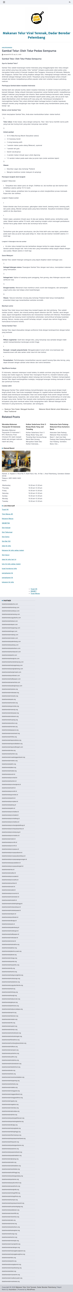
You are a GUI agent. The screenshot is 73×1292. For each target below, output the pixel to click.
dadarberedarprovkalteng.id (11, 818)
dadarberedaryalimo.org (9, 1057)
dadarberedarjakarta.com (10, 604)
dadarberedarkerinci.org (9, 1237)
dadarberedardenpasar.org (10, 713)
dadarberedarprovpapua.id (10, 849)
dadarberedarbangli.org (9, 995)
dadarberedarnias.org (8, 750)
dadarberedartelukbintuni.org (11, 1067)
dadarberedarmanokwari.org (11, 733)
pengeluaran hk (7, 573)
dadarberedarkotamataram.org (11, 1063)
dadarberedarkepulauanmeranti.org (13, 1203)
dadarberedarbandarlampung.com (12, 662)
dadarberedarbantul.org (9, 971)
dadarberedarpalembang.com (11, 641)
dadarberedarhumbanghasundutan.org (14, 1043)
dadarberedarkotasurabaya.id (11, 907)
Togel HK (5, 509)
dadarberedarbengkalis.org (10, 1189)
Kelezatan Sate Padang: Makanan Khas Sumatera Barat (59, 426)
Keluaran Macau (7, 518)
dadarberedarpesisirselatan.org (11, 1155)
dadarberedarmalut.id (8, 839)
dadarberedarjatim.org (9, 764)
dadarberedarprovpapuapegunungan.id (14, 859)
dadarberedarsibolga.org (9, 1125)
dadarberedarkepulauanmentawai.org (13, 1138)
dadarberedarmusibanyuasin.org (12, 1278)
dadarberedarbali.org (8, 988)
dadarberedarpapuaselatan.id (11, 862)
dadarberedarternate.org (9, 726)
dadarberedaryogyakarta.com (11, 617)
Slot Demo (5, 537)
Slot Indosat (6, 528)
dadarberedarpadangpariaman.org (13, 1145)
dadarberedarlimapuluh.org (10, 1142)
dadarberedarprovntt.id (9, 845)
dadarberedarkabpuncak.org (11, 999)
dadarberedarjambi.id (8, 798)
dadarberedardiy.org (8, 968)
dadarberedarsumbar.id (9, 883)
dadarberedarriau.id (8, 869)
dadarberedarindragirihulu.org (11, 1196)
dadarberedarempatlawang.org (11, 1268)
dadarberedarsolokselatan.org (11, 1165)
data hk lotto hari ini (9, 559)
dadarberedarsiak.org (8, 1220)
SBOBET (33, 591)
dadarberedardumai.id (9, 941)
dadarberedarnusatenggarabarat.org (13, 757)
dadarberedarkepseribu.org (10, 965)
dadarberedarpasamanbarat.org (12, 1152)
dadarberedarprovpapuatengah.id (12, 866)
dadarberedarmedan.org (9, 1019)
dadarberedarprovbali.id (9, 777)
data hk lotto (6, 546)
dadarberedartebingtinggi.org (11, 1131)
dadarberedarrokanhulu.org (10, 1216)
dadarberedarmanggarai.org (11, 1091)
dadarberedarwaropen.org (10, 1050)
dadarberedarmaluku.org (9, 760)
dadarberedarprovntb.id (9, 842)
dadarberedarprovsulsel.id (10, 876)
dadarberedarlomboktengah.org (12, 1036)
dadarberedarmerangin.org (10, 1240)
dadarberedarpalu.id (8, 924)
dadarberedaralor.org (8, 1070)
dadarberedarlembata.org (10, 1084)
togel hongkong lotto (9, 568)
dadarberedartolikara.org (10, 1046)
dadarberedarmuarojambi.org (11, 1244)
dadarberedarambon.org (9, 723)
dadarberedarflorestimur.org (10, 1039)
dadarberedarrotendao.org (10, 1108)
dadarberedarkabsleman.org (11, 982)
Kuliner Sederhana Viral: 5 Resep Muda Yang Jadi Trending (36, 426)
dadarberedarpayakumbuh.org (11, 1182)
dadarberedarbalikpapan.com (11, 679)
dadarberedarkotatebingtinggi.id (12, 903)
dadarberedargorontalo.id (10, 794)
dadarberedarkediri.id (8, 788)
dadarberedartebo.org (9, 1257)
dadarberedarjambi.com (9, 655)
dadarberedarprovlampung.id (11, 832)
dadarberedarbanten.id (9, 781)
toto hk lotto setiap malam (11, 564)
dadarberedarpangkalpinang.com (12, 668)
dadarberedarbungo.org (9, 1234)
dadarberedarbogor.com (9, 631)
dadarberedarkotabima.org (10, 1060)
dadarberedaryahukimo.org (10, 1053)
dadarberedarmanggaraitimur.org (12, 1097)
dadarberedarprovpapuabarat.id (12, 852)
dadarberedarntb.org (8, 1022)
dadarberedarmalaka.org (9, 1087)
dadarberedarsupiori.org (9, 1026)
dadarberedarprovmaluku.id (10, 835)
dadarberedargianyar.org (10, 1002)
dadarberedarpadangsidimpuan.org (13, 1118)
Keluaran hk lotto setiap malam (13, 550)
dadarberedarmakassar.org (10, 692)
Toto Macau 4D (7, 514)
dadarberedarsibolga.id (9, 920)
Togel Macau (35, 593)
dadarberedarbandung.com (10, 607)
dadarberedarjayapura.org (10, 730)
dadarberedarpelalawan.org (10, 1210)
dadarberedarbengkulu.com (10, 658)
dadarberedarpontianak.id (10, 917)
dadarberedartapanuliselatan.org (12, 743)
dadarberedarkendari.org (10, 702)
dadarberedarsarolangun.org (11, 1247)
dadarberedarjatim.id (8, 808)
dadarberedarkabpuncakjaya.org (12, 1009)
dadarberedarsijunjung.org (10, 1159)
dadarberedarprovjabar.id (10, 801)
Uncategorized (7, 47)
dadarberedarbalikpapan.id (10, 934)
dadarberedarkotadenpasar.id (11, 910)
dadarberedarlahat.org (9, 1271)
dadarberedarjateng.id (9, 805)
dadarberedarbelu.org (9, 1074)
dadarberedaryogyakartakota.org (12, 985)
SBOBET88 (6, 523)
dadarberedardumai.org (9, 1223)
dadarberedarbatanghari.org (11, 1230)
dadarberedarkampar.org (10, 1199)
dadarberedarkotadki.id (9, 900)
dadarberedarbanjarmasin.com (11, 672)
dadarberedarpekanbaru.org (11, 1227)
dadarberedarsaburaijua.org (10, 1111)
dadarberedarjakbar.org (9, 948)
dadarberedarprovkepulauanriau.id (13, 828)
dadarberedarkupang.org (10, 720)
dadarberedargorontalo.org (10, 706)
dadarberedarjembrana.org (10, 1005)
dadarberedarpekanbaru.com (11, 648)
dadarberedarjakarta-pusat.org (11, 951)
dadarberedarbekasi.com (10, 621)
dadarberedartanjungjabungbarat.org (13, 1251)
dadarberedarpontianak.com (11, 675)
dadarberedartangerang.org (10, 1080)
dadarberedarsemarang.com (11, 614)
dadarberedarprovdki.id (9, 791)
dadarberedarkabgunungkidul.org (12, 975)
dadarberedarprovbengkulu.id (11, 784)
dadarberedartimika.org (9, 737)
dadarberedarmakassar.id (10, 937)
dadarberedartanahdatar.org (11, 1169)
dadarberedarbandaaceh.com (11, 651)
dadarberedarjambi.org (9, 1261)
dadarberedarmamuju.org (10, 709)
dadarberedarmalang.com (10, 634)
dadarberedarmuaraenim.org (11, 1274)
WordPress (31, 1289)
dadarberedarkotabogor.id (10, 931)
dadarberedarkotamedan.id (10, 897)
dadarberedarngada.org (9, 1101)
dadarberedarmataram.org (10, 716)
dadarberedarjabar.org (9, 767)
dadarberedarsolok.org (9, 1162)
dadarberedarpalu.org (9, 699)
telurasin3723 (7, 54)
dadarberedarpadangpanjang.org (12, 1176)
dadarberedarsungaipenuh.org (11, 1264)
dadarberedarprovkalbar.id (10, 811)
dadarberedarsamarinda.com (11, 682)
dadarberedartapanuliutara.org (11, 740)
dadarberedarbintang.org (10, 992)
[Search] (69, 2)
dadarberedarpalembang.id (10, 927)
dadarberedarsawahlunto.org (11, 1186)
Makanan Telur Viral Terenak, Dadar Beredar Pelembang (36, 35)
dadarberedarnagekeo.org (10, 1104)
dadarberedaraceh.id (8, 774)
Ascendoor (12, 1289)
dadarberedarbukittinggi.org (11, 1172)
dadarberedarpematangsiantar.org (12, 1121)
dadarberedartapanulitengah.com (12, 747)
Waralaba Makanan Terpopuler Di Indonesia (11, 425)
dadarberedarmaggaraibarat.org (12, 1094)
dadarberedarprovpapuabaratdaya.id (13, 856)
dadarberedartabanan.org (10, 1016)
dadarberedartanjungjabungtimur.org (13, 1254)
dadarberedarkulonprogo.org (11, 978)
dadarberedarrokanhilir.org (10, 1213)
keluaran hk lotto (8, 582)
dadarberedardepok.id (9, 914)
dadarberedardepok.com (10, 624)
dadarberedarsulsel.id (8, 890)
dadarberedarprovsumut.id (10, 893)
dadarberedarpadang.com (10, 645)
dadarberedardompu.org (9, 1029)
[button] (36, 493)
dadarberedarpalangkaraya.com (12, 685)
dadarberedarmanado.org (10, 696)
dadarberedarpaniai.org (9, 961)
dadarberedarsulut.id (8, 886)
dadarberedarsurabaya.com (10, 611)
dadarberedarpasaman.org (10, 1148)
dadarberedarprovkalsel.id (10, 815)
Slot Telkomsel (7, 532)
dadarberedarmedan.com (10, 638)
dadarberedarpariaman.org (10, 1179)
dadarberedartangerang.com (11, 628)
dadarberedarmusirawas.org (11, 1281)
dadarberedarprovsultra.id (10, 879)
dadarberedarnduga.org (9, 958)
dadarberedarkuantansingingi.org (12, 1206)
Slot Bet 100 (6, 541)
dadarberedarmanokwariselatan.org (13, 1077)
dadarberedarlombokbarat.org (11, 1033)
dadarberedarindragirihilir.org (11, 1193)
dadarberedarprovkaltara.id (10, 822)
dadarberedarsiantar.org (9, 1114)
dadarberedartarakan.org (10, 689)
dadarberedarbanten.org (9, 754)
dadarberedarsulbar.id (9, 873)
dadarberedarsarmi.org (9, 1012)
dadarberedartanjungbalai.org (11, 1128)
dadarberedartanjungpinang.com (12, 665)
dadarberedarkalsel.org (9, 771)
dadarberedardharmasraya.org (11, 1135)
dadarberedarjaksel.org (9, 954)
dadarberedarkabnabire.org (10, 944)
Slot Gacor (6, 555)
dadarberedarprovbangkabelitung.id (13, 825)
